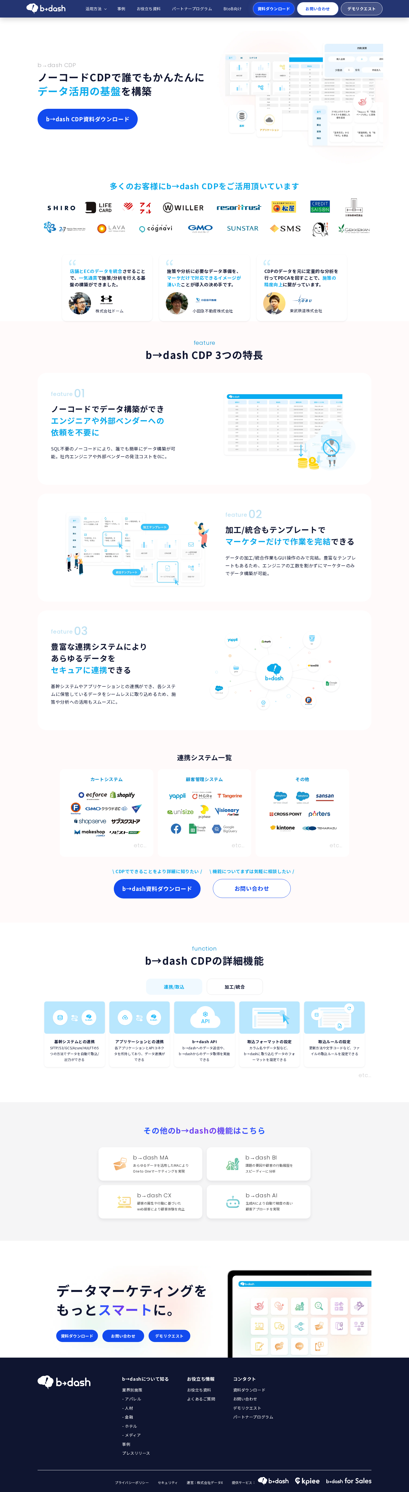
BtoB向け (232, 8)
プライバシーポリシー (132, 1482)
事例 (121, 8)
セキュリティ (168, 1482)
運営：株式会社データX (205, 1482)
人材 (129, 1408)
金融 (129, 1417)
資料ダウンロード (274, 8)
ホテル (131, 1426)
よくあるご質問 (201, 1399)
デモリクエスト (362, 8)
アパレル (133, 1399)
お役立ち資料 (149, 8)
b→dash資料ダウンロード (157, 889)
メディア (133, 1435)
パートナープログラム (192, 8)
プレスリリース (136, 1453)
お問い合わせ (317, 8)
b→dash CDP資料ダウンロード (87, 119)
